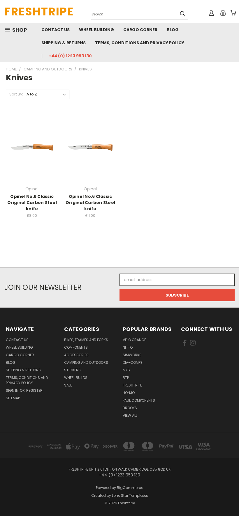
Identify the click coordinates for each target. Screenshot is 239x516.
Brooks (130, 407)
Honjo (129, 392)
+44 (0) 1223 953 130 (70, 56)
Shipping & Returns (63, 43)
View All (130, 415)
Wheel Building (96, 30)
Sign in (12, 390)
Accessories (76, 354)
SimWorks (132, 354)
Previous (230, 498)
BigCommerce (130, 487)
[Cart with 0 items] (233, 13)
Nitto (128, 347)
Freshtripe (132, 385)
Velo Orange (134, 339)
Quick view (32, 135)
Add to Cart (90, 157)
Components (76, 347)
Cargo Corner (140, 30)
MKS (126, 370)
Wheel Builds (75, 377)
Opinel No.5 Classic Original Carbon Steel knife (32, 203)
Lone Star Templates (130, 495)
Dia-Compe (132, 362)
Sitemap (13, 398)
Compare (30, 146)
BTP (126, 377)
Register (34, 390)
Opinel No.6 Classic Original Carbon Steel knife (90, 203)
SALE (68, 385)
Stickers (72, 370)
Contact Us (55, 30)
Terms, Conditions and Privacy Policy (139, 43)
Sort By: (16, 94)
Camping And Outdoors (86, 362)
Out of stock (32, 157)
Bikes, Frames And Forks (86, 339)
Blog (173, 30)
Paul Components (139, 400)
